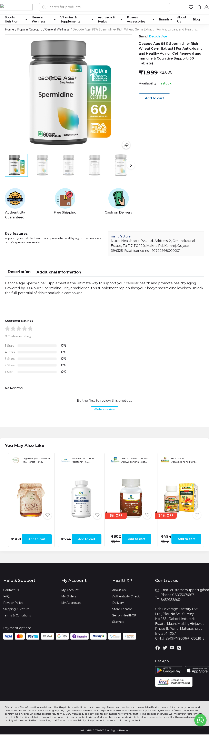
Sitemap (118, 622)
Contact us (11, 590)
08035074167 (183, 595)
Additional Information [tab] (59, 272)
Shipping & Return (16, 609)
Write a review (104, 409)
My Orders (68, 596)
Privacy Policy (13, 603)
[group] (68, 92)
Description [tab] (19, 272)
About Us (119, 590)
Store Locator (122, 609)
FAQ (6, 596)
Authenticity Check (126, 596)
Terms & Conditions (17, 615)
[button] (191, 7)
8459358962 (171, 600)
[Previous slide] (6, 165)
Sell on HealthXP (124, 615)
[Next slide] (131, 165)
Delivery (118, 603)
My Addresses (71, 603)
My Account (70, 590)
